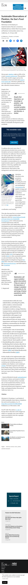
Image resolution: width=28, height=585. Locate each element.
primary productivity (11, 76)
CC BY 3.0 (18, 410)
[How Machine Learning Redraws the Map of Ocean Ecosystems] (5, 439)
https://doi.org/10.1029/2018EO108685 (11, 404)
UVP (11, 254)
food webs (12, 446)
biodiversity (8, 446)
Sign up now (14, 142)
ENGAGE (3, 568)
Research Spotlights (8, 516)
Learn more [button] (5, 578)
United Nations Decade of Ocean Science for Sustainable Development (13, 219)
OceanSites (7, 265)
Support (18, 5)
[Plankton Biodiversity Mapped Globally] (5, 426)
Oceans (16, 446)
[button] (14, 136)
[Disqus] (14, 471)
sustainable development (5, 448)
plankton (11, 74)
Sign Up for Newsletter (18, 8)
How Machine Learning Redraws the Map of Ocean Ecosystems (17, 437)
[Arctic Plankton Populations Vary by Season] (5, 432)
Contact (2, 572)
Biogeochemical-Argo (10, 263)
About (3, 567)
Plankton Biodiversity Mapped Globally (16, 425)
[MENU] (25, 8)
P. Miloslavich (5, 36)
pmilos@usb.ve (22, 377)
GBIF (17, 352)
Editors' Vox (7, 533)
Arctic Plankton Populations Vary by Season (17, 431)
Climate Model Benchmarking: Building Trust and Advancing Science (12, 536)
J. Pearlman (10, 36)
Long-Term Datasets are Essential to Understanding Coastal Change (13, 527)
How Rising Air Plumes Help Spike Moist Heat (13, 518)
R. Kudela (17, 36)
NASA (7, 205)
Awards (2, 570)
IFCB (8, 256)
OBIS (9, 350)
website (3, 365)
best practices (19, 187)
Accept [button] (4, 582)
